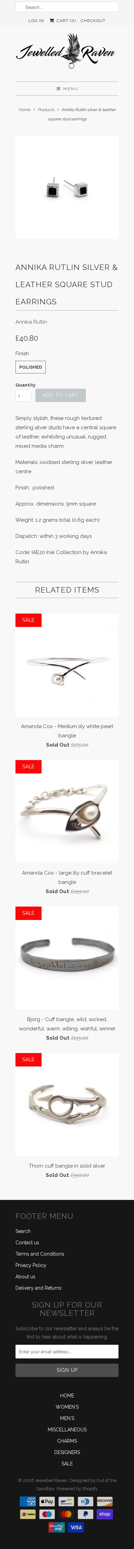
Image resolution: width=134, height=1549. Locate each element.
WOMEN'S (67, 1407)
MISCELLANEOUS (67, 1429)
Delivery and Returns (38, 1288)
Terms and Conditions (39, 1254)
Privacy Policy (30, 1265)
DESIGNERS (67, 1452)
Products (45, 109)
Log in (36, 20)
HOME (67, 1395)
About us (25, 1276)
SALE (67, 1463)
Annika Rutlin (31, 322)
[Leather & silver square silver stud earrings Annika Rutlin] (67, 187)
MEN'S (67, 1418)
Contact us (27, 1242)
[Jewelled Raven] (67, 53)
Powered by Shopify (77, 1488)
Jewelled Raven (51, 1480)
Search (23, 1231)
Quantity (25, 385)
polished (30, 367)
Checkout (93, 20)
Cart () (65, 20)
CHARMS (67, 1441)
